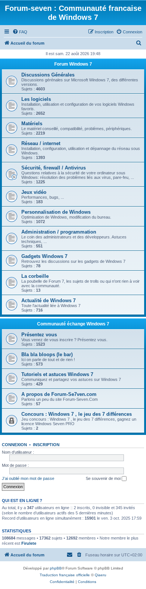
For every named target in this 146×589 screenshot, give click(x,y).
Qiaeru (100, 575)
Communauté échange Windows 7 (73, 324)
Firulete (28, 543)
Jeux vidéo (33, 192)
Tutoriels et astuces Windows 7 (57, 374)
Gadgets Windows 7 (44, 256)
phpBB (56, 568)
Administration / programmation (58, 232)
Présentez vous (39, 334)
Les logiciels (36, 99)
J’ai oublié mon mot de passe (28, 478)
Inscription (46, 444)
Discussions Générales (47, 75)
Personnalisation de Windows (56, 212)
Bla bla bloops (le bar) (47, 354)
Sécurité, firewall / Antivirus (53, 168)
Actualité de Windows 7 (48, 300)
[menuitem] (19, 31)
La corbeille (35, 276)
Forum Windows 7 (73, 64)
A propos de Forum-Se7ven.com (59, 394)
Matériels (31, 123)
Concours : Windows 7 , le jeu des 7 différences (76, 414)
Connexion (14, 444)
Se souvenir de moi (104, 478)
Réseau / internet (40, 143)
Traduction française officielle (65, 575)
